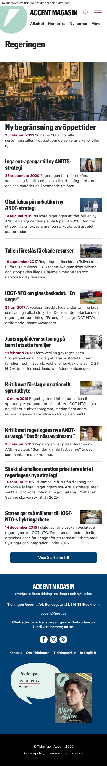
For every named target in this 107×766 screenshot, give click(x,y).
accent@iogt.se (53, 613)
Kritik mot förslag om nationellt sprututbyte (38, 387)
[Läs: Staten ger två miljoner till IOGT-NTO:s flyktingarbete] (91, 517)
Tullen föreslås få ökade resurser (39, 250)
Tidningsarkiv (65, 653)
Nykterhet (78, 23)
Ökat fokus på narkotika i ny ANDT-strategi (34, 204)
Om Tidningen (37, 653)
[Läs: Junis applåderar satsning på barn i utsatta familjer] (91, 342)
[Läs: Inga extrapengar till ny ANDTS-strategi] (91, 165)
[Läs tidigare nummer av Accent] (73, 698)
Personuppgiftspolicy (66, 753)
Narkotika (56, 23)
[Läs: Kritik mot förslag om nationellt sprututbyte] (91, 388)
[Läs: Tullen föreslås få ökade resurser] (91, 251)
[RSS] (63, 639)
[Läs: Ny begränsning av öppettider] (53, 91)
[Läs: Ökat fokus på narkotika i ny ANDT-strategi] (91, 205)
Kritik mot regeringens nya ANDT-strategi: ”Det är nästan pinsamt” (40, 433)
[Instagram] (53, 639)
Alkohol (37, 23)
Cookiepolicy (34, 753)
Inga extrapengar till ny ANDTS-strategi (38, 164)
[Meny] (98, 12)
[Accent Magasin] (53, 12)
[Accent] (53, 586)
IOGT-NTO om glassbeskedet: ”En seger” (40, 296)
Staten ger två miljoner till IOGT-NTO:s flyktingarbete (39, 516)
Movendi (99, 23)
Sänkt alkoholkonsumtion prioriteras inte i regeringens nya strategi (49, 471)
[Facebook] (44, 639)
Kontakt (15, 653)
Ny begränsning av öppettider (50, 127)
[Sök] (86, 12)
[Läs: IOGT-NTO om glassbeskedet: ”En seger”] (91, 296)
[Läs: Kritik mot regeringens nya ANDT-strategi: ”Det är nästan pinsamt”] (91, 433)
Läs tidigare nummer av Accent (29, 680)
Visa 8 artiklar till (53, 557)
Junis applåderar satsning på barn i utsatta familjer (35, 341)
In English (88, 653)
